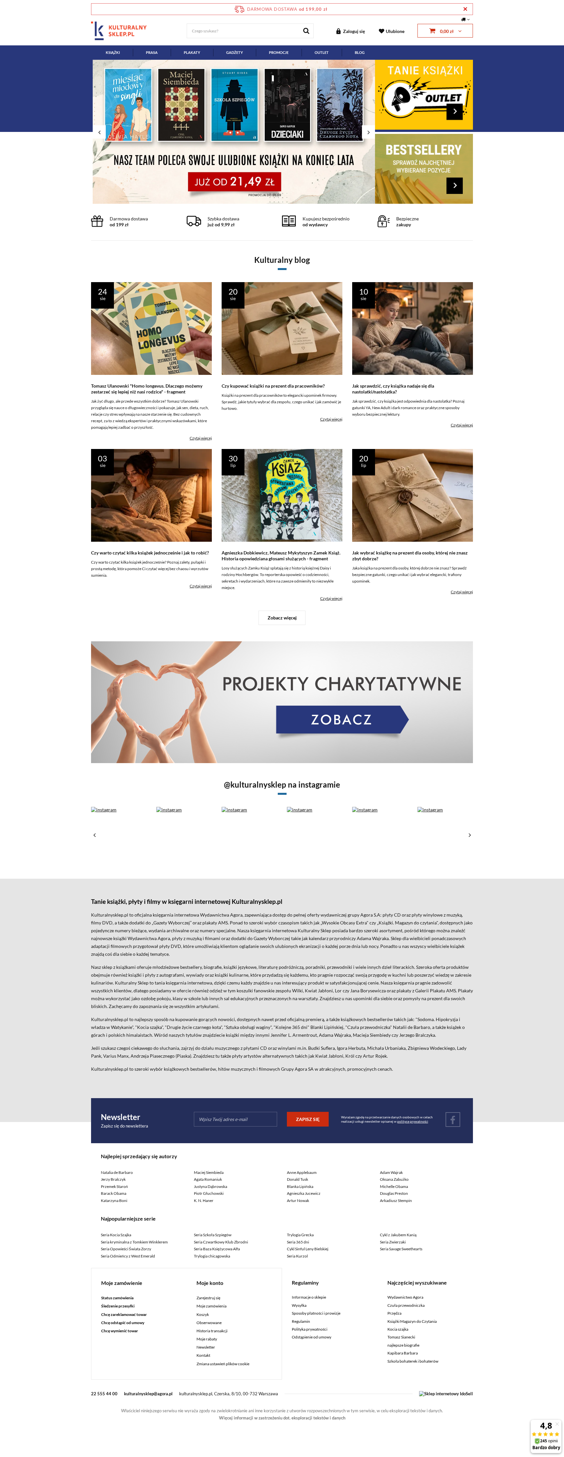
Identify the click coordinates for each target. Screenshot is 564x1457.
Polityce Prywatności (280, 237)
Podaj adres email (282, 120)
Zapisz (282, 153)
